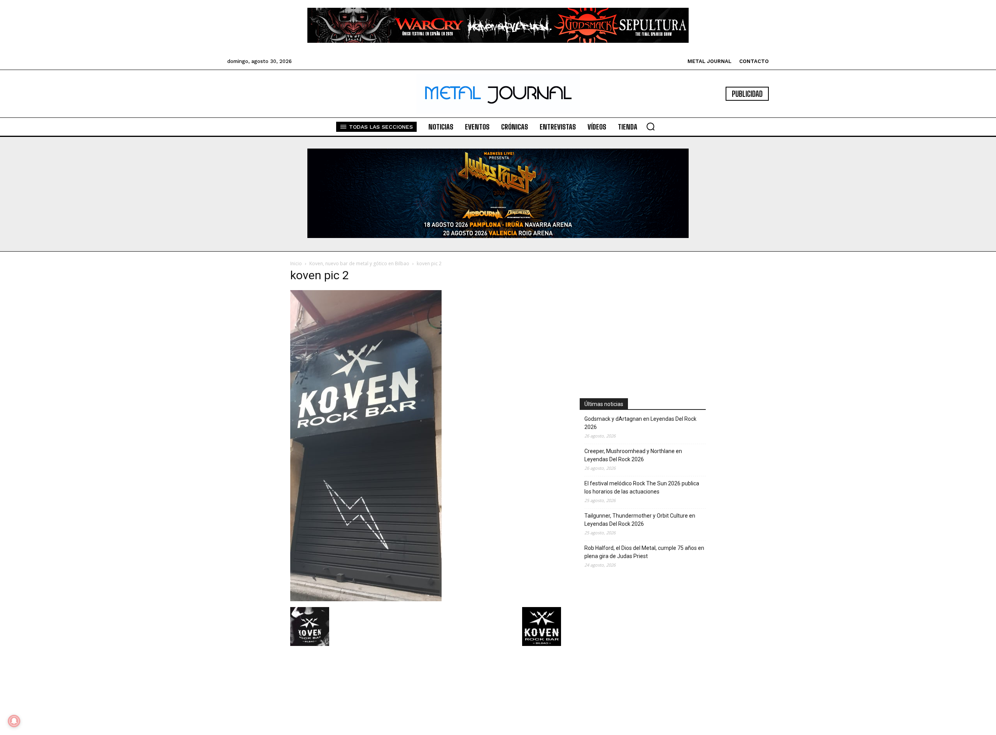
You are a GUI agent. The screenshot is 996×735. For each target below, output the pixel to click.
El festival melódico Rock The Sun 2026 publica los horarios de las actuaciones (641, 487)
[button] (650, 126)
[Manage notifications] (14, 721)
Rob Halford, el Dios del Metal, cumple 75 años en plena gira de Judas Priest (644, 552)
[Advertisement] (643, 320)
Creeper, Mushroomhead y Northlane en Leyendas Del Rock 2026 (633, 455)
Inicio (296, 263)
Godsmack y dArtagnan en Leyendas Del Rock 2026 (640, 423)
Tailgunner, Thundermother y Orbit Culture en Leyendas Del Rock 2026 (639, 520)
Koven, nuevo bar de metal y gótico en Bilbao (359, 263)
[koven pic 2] (366, 599)
